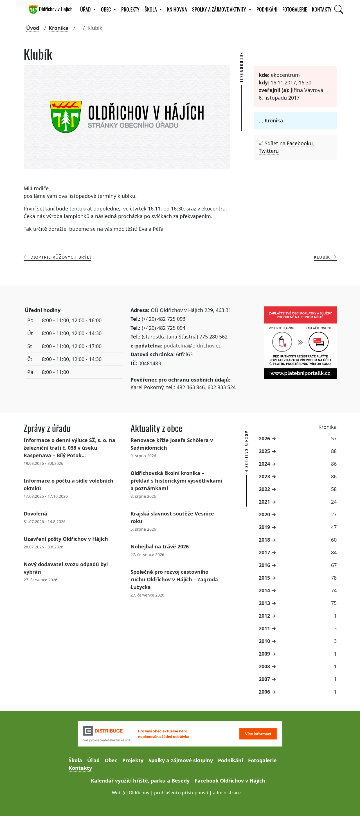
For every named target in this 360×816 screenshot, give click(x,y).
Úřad (93, 760)
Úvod (32, 27)
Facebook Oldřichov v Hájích (230, 780)
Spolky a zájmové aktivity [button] (219, 9)
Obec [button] (106, 9)
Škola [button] (151, 9)
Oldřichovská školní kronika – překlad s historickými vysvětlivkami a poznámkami (176, 481)
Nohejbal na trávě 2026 (159, 546)
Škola (75, 760)
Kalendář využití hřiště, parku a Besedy (140, 780)
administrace (227, 793)
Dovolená (35, 513)
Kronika (58, 27)
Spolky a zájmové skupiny (180, 760)
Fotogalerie (294, 9)
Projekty (130, 9)
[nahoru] (347, 803)
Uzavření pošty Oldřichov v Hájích (66, 538)
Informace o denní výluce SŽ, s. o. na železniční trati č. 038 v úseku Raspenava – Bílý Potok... (69, 448)
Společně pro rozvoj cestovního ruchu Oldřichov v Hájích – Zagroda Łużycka (174, 579)
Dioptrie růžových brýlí (60, 256)
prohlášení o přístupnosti (181, 793)
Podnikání (266, 9)
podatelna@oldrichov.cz (192, 345)
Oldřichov (139, 793)
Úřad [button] (86, 9)
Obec (111, 760)
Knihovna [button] (177, 9)
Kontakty (322, 9)
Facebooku (300, 143)
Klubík (322, 256)
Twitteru (269, 150)
